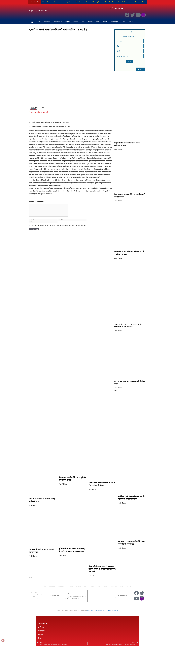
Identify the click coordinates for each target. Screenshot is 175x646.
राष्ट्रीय (68, 22)
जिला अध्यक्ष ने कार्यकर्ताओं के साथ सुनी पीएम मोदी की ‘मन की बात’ (96, 2)
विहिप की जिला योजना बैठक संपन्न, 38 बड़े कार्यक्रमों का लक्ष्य (58, 2)
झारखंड (40, 634)
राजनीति (90, 22)
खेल (83, 22)
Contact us (40, 595)
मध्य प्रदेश (41, 631)
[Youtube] (138, 15)
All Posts (33, 109)
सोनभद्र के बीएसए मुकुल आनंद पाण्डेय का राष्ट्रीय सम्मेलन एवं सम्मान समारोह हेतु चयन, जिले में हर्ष (102, 568)
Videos (37, 593)
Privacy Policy (35, 599)
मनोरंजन (76, 22)
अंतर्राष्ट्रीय (47, 22)
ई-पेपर (123, 22)
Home (32, 593)
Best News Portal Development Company (99, 610)
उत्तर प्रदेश (41, 623)
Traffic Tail (115, 610)
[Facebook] (127, 15)
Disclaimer (34, 597)
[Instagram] (143, 15)
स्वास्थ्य (105, 22)
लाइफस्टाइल (114, 22)
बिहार (39, 638)
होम (39, 22)
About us (33, 595)
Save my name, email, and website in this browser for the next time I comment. (58, 225)
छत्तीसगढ (41, 627)
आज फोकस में (58, 22)
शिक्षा (97, 22)
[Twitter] (132, 15)
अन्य (130, 22)
